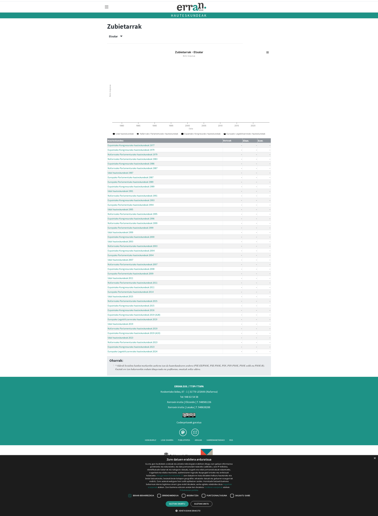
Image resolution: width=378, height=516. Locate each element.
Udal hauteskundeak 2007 (120, 259)
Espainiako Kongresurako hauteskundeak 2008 (131, 268)
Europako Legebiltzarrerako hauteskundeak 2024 (132, 351)
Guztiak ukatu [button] (201, 504)
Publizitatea (184, 440)
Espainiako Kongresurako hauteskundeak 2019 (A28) (134, 314)
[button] (189, 510)
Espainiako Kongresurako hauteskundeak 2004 (131, 250)
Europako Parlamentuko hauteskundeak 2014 (130, 291)
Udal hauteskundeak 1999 (120, 232)
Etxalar (114, 36)
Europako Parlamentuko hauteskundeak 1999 (130, 227)
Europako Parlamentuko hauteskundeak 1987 (130, 177)
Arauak (198, 440)
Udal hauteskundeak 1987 (120, 172)
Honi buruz (150, 440)
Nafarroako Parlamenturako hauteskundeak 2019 (132, 328)
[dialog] (189, 485)
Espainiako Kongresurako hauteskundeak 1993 (131, 200)
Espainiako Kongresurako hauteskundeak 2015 (131, 305)
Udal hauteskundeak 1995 (120, 209)
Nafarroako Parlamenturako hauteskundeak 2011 (132, 282)
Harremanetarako (216, 440)
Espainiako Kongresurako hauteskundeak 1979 (131, 149)
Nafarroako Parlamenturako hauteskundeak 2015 (132, 301)
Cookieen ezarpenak (214, 487)
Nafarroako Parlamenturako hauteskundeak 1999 (132, 223)
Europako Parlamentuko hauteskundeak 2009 (130, 273)
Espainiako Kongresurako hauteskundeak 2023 (131, 346)
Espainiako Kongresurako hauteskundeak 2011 (131, 287)
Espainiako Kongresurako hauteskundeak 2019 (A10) (134, 333)
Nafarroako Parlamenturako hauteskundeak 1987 (132, 168)
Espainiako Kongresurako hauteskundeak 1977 (131, 145)
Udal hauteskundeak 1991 (120, 191)
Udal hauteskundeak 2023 (120, 337)
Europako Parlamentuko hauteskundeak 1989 (130, 181)
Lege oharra (167, 440)
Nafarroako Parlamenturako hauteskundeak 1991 (132, 195)
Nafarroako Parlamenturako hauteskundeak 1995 (132, 213)
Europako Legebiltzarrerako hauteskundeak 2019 (132, 319)
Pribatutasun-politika (189, 490)
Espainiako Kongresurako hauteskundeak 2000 (131, 236)
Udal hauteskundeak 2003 (120, 241)
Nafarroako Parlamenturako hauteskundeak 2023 (132, 342)
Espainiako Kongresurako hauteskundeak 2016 (131, 310)
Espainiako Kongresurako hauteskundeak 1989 (131, 186)
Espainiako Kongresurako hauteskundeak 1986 (131, 163)
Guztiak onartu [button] (177, 504)
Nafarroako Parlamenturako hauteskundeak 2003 (132, 246)
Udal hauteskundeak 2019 (120, 323)
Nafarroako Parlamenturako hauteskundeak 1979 (132, 154)
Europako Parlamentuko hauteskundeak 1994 (130, 204)
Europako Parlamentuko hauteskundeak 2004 (130, 255)
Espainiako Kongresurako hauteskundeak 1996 (131, 218)
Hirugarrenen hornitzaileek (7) (170, 475)
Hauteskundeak (189, 15)
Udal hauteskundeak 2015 (120, 296)
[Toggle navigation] (107, 6)
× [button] (375, 458)
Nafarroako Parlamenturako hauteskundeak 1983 (132, 159)
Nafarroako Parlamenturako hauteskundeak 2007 (132, 264)
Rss (231, 440)
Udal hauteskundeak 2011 (120, 278)
